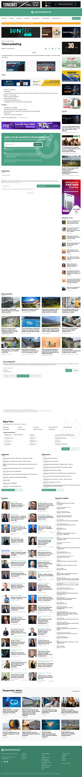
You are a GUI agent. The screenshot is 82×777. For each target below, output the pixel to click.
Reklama (63, 760)
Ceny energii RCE (46, 18)
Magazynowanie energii (46, 765)
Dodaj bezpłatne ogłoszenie (8, 490)
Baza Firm (11, 18)
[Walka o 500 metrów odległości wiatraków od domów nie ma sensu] (64, 266)
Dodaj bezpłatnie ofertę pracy (49, 490)
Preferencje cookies (66, 763)
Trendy (43, 755)
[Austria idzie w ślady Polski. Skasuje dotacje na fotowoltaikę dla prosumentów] (10, 302)
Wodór (43, 768)
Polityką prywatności (37, 180)
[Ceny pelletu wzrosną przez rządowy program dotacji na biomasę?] (64, 259)
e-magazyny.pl (18, 692)
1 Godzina (75, 370)
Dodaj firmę (65, 448)
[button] (69, 18)
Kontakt (63, 757)
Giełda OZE (27, 18)
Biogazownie (6, 427)
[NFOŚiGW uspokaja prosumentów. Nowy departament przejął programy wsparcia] (71, 342)
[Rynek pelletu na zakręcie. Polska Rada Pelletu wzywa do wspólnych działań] (64, 238)
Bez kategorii (11, 41)
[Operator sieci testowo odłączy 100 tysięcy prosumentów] (31, 302)
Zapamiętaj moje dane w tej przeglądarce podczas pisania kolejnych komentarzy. (18, 189)
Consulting (35, 427)
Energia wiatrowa (68, 427)
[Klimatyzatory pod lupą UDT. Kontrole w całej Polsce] (64, 289)
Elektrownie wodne (53, 427)
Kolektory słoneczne (38, 429)
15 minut (69, 370)
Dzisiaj (23, 376)
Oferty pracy (19, 18)
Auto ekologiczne (45, 760)
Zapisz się (38, 144)
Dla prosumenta (35, 18)
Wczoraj (9, 376)
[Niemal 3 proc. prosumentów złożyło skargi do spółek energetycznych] (71, 321)
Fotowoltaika (6, 429)
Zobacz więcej (74, 448)
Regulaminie (6, 161)
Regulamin (18, 180)
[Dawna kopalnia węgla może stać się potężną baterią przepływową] (64, 245)
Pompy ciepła (52, 429)
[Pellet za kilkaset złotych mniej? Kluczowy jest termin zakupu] (64, 252)
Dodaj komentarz (42, 186)
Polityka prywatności (66, 753)
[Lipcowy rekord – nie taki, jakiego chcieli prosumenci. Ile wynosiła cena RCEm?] (10, 342)
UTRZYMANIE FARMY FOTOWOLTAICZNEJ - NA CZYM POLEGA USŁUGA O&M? (17, 23)
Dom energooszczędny (46, 762)
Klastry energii (21, 429)
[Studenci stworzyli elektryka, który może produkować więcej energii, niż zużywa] (64, 223)
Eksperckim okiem (56, 18)
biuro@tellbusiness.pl (22, 117)
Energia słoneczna (45, 757)
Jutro (35, 376)
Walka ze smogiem (45, 767)
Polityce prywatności (14, 161)
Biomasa (20, 427)
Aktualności (4, 18)
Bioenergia (44, 764)
